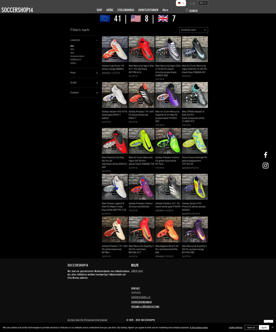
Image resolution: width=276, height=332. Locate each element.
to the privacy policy (199, 327)
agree (264, 327)
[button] (192, 3)
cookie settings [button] (235, 327)
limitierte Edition (77, 56)
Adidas (73, 63)
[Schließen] (272, 327)
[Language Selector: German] (181, 3)
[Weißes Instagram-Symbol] (266, 166)
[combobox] (193, 30)
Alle (72, 46)
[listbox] (203, 3)
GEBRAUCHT (75, 59)
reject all (251, 327)
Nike (72, 53)
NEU (72, 49)
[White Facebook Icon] (266, 155)
